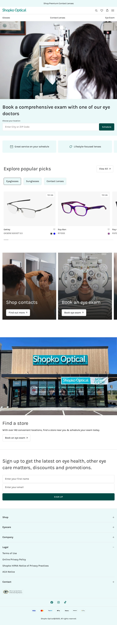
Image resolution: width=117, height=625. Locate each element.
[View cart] (107, 10)
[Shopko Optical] (14, 10)
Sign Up (58, 497)
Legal (5, 547)
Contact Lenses (57, 17)
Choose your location (11, 121)
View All (103, 168)
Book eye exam (72, 312)
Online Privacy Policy (14, 559)
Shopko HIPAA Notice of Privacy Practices (25, 565)
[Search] (96, 10)
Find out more (17, 312)
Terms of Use (9, 553)
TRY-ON (50, 195)
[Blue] (54, 234)
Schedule (106, 127)
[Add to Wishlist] (54, 229)
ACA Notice (8, 571)
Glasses (6, 17)
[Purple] (109, 234)
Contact (6, 581)
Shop (5, 517)
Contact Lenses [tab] (55, 181)
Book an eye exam (15, 437)
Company (7, 537)
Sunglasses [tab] (32, 181)
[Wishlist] (102, 10)
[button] (96, 10)
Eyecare (6, 527)
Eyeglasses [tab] (12, 181)
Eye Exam (110, 17)
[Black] (51, 234)
